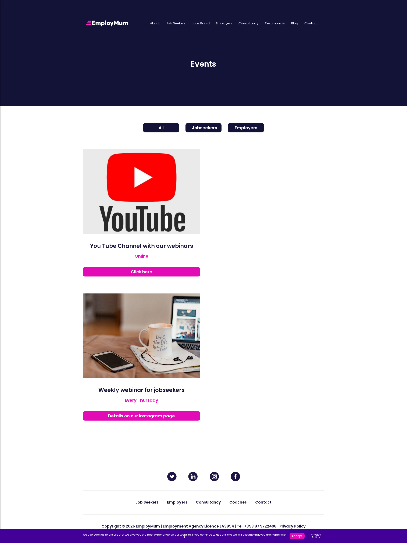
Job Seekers (175, 23)
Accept (297, 536)
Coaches (238, 502)
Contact (311, 23)
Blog (294, 23)
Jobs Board (201, 23)
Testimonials (275, 23)
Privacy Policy (292, 526)
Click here (141, 272)
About (155, 23)
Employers (224, 23)
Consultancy (248, 23)
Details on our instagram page (141, 416)
